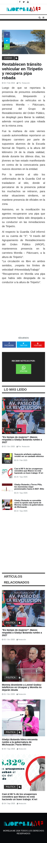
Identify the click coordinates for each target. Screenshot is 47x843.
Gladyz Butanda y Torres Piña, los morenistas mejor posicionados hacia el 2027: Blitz (29, 486)
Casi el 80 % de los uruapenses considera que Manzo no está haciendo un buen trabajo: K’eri (28, 470)
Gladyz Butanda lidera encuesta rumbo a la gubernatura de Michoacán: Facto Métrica (19, 742)
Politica (10, 430)
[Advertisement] (23, 309)
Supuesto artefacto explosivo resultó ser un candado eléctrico (29, 455)
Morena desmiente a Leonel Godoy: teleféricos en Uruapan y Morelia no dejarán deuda (22, 687)
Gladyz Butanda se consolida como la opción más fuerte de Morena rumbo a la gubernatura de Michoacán (28, 503)
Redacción (26, 83)
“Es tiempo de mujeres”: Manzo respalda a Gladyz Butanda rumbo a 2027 (22, 440)
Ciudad (8, 58)
